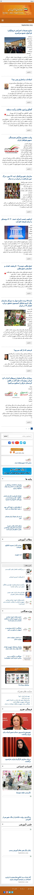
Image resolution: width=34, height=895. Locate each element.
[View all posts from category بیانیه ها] (2, 479)
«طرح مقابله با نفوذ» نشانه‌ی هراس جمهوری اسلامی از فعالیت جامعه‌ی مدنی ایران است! (14, 602)
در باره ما (22, 888)
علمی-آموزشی (25, 824)
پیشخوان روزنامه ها (24, 685)
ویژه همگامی (26, 611)
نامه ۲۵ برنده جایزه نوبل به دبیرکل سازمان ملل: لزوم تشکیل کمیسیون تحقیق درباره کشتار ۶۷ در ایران (16, 303)
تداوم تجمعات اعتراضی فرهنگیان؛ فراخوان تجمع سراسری (20, 31)
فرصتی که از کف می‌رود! (23, 350)
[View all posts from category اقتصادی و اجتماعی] (2, 767)
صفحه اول (30, 888)
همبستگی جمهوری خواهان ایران (21, 702)
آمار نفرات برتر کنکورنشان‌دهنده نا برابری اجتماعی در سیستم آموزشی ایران (18, 878)
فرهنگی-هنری (26, 709)
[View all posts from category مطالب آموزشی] (2, 540)
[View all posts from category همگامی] (2, 611)
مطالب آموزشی (25, 539)
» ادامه (29, 72)
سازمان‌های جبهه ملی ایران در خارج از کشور (18, 700)
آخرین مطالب (28, 565)
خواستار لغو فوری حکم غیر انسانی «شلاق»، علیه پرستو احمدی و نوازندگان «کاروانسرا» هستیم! (13, 497)
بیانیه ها (29, 479)
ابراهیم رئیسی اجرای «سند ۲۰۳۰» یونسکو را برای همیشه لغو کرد (17, 220)
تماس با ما (14, 888)
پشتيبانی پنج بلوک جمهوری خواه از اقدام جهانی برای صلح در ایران (13, 647)
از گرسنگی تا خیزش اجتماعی (17, 577)
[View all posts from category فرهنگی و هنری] (2, 709)
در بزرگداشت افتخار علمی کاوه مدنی (15, 569)
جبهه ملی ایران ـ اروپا (24, 696)
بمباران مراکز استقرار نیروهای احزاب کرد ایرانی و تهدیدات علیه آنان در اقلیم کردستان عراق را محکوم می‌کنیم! (17, 380)
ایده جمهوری (18, 554)
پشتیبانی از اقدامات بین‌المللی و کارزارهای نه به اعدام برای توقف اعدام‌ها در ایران (13, 486)
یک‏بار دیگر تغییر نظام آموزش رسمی (20, 850)
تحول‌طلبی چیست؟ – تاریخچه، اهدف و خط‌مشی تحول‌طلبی (18, 267)
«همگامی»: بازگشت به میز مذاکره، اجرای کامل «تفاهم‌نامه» (13, 657)
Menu (32, 1)
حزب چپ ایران (26, 698)
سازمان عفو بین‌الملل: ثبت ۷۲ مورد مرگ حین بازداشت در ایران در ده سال (17, 177)
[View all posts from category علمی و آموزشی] (2, 825)
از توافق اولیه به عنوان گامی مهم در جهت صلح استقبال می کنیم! (13, 508)
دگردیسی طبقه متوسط (23, 792)
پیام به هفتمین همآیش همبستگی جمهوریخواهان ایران (20, 138)
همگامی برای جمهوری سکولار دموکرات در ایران (17, 704)
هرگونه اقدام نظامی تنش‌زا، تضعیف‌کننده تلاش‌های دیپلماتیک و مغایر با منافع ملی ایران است (13, 527)
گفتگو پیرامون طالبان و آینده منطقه (19, 109)
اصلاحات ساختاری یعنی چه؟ (22, 79)
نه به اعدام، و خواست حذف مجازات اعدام (14, 638)
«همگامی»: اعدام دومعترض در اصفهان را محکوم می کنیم (13, 629)
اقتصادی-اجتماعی (24, 766)
